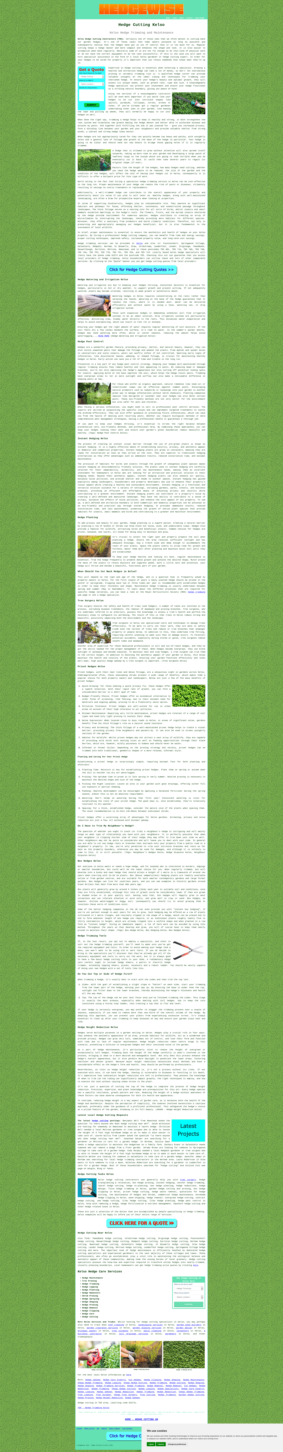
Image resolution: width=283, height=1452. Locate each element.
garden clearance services (102, 1328)
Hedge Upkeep (92, 1380)
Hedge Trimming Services (110, 1386)
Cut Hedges (135, 1380)
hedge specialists (188, 252)
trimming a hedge (119, 120)
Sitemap (79, 1428)
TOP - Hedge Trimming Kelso (93, 1408)
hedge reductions (186, 1186)
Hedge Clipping (152, 1380)
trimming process (174, 1010)
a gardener (178, 1163)
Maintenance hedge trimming (151, 586)
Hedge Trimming (158, 1383)
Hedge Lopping (113, 1383)
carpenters (183, 1331)
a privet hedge (103, 762)
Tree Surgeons (127, 1428)
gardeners (170, 1334)
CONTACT (189, 18)
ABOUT (181, 18)
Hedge (81, 243)
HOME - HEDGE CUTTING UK (141, 1419)
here (195, 1265)
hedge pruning (145, 1183)
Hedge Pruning (86, 1398)
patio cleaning (152, 1331)
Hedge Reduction (124, 1392)
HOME (167, 18)
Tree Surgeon (103, 1395)
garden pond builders (189, 1325)
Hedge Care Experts (114, 1380)
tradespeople (85, 1337)
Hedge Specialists (168, 1389)
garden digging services (147, 1328)
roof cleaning (116, 1325)
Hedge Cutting (177, 1383)
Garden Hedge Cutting (191, 1395)
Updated (104, 1428)
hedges (185, 646)
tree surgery (188, 1180)
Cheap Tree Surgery (125, 1395)
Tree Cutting (147, 1395)
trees (169, 615)
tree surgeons (120, 1331)
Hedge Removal (155, 1386)
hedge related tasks (96, 1207)
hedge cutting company (134, 235)
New (98, 1428)
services (82, 261)
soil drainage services (133, 1334)
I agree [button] (151, 1444)
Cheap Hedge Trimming (90, 1383)
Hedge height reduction (154, 1042)
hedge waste (137, 171)
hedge (177, 74)
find (86, 1238)
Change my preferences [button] (177, 1444)
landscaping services (150, 1325)
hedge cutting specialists (157, 1322)
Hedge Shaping (172, 1380)
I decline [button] (161, 1444)
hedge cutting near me (134, 1124)
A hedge (116, 151)
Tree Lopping (85, 1395)
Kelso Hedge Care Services (100, 1271)
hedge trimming (196, 592)
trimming (173, 998)
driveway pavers (87, 1331)
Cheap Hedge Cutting (135, 1383)
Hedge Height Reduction (109, 1398)
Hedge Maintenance (193, 1380)
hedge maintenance (140, 1250)
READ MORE (103, 336)
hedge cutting (100, 1121)
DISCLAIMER (199, 18)
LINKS (174, 18)
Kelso (140, 243)
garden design (184, 1328)
